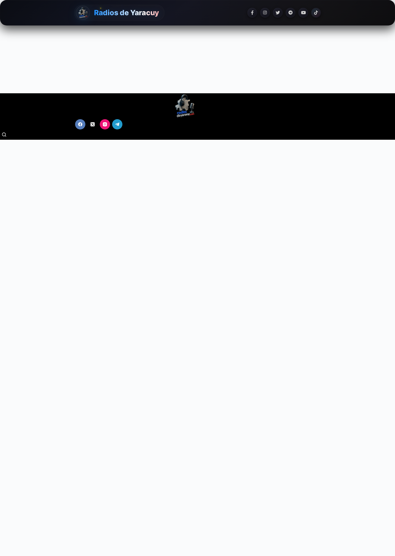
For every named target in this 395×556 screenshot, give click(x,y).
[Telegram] (290, 13)
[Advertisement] (197, 59)
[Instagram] (265, 13)
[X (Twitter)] (92, 124)
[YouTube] (303, 13)
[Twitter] (278, 13)
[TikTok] (316, 13)
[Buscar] (4, 135)
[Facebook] (252, 13)
